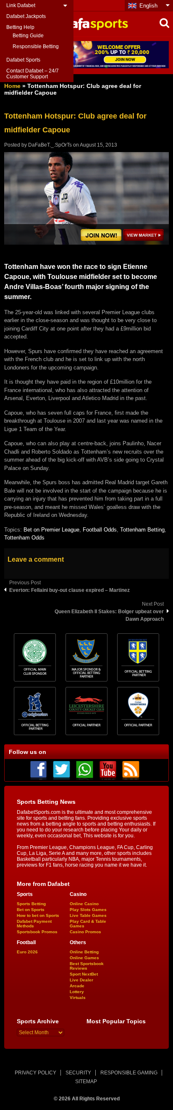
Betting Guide (28, 36)
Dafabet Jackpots (26, 16)
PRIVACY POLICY (35, 1073)
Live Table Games (88, 915)
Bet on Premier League (51, 530)
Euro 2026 (27, 952)
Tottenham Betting (142, 530)
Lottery (77, 991)
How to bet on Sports (38, 915)
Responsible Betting (36, 46)
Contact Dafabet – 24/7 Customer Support (32, 74)
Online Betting (84, 952)
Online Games (84, 957)
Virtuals (78, 997)
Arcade (77, 986)
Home (12, 86)
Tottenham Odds (24, 537)
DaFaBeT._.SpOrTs (50, 145)
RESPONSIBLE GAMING (128, 1073)
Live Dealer (81, 980)
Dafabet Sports (23, 60)
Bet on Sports (31, 909)
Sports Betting (31, 903)
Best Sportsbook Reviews (87, 966)
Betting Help (20, 27)
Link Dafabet (20, 5)
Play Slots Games (88, 909)
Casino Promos (85, 931)
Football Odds (100, 530)
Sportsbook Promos (37, 931)
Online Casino (84, 903)
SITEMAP (86, 1081)
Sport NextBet (84, 974)
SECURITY (78, 1073)
